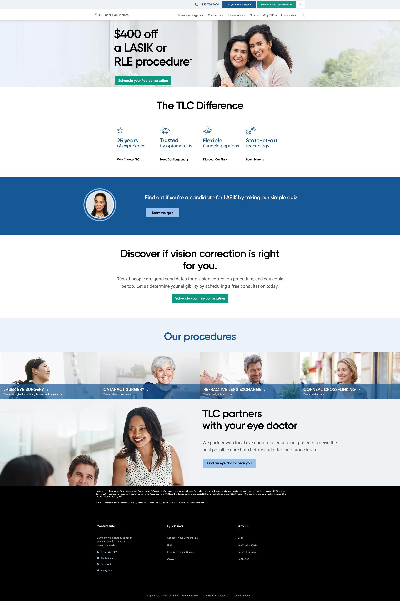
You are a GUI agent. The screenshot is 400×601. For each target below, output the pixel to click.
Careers (171, 559)
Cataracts (214, 15)
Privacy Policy (190, 595)
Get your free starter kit (239, 4)
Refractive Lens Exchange (232, 389)
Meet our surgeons (172, 159)
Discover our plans (215, 159)
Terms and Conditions (216, 595)
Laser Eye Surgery (23, 389)
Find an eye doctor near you (229, 463)
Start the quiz (162, 213)
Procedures (235, 15)
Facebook (106, 564)
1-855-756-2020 (209, 4)
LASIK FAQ (244, 559)
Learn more (253, 159)
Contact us (107, 558)
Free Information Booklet (181, 552)
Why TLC (268, 15)
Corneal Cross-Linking (329, 389)
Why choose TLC (128, 159)
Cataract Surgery (124, 389)
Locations (287, 15)
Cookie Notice (242, 595)
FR (301, 4)
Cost (253, 15)
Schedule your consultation (276, 4)
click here (200, 502)
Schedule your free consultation (143, 81)
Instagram (106, 570)
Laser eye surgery (189, 15)
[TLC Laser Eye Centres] (112, 15)
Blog (169, 544)
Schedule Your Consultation (182, 537)
